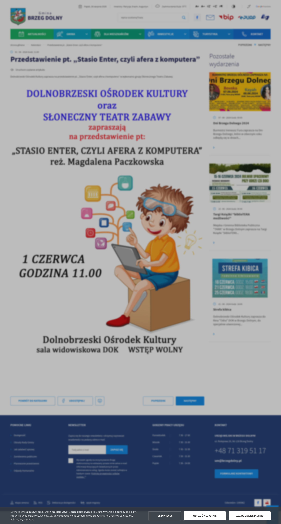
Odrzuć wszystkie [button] (205, 516)
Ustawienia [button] (164, 516)
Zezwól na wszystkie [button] (249, 516)
